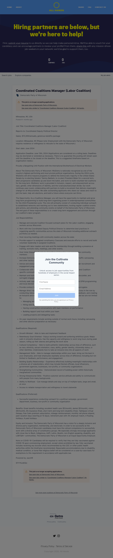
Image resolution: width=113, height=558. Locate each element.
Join (56, 295)
